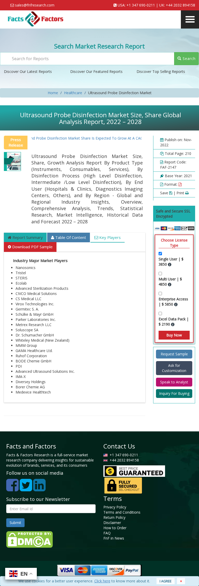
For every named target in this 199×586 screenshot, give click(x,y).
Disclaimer (112, 522)
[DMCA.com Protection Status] (29, 539)
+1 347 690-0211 (140, 5)
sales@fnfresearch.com (34, 5)
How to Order (114, 527)
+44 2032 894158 (180, 5)
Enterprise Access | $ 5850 (173, 302)
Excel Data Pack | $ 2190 (174, 321)
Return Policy (114, 517)
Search (188, 58)
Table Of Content (70, 237)
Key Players (109, 237)
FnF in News (113, 538)
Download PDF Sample (32, 246)
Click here (102, 580)
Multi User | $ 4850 (170, 282)
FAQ (107, 532)
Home (53, 92)
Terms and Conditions (121, 512)
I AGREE (166, 581)
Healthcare (73, 92)
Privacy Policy (114, 507)
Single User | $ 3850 (171, 262)
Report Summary (27, 237)
